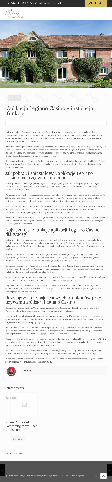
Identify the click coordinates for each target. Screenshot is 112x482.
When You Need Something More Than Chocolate (21, 426)
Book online (97, 3)
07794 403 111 (14, 3)
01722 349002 (31, 3)
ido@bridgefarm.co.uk (51, 3)
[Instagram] (96, 475)
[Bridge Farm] (56, 13)
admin (27, 370)
